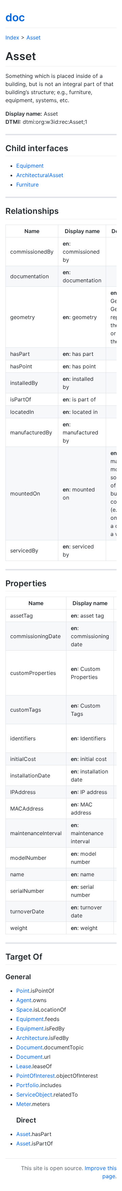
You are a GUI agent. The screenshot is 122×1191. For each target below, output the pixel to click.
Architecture (32, 1037)
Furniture (27, 184)
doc (15, 17)
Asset (33, 37)
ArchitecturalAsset (39, 175)
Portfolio (27, 1085)
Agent (24, 1000)
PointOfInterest (35, 1075)
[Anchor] (72, 147)
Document (29, 1047)
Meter (23, 1104)
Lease (23, 1066)
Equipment (30, 165)
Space (24, 1009)
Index (12, 37)
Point (22, 990)
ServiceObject (34, 1094)
